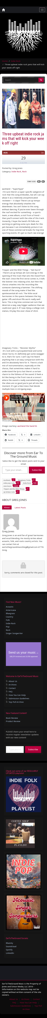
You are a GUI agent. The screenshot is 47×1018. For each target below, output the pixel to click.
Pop (8, 626)
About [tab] (7, 507)
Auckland (7, 480)
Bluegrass (10, 613)
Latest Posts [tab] (20, 507)
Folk (8, 620)
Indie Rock (15, 61)
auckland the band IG (27, 426)
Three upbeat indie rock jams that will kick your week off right (23, 138)
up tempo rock (9, 492)
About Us (13, 681)
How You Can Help (17, 695)
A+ (39, 181)
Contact (12, 688)
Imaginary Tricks (24, 480)
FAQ (10, 691)
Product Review (13, 721)
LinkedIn (10, 953)
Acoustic (9, 606)
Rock (24, 171)
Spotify (9, 949)
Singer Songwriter (14, 633)
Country (9, 616)
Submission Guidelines (19, 698)
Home (5, 61)
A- (43, 181)
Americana (11, 610)
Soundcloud (11, 946)
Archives (13, 684)
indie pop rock (9, 483)
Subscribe (37, 470)
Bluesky (9, 943)
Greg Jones (8, 531)
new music (7, 486)
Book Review (12, 718)
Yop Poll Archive (16, 702)
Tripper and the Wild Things (14, 489)
